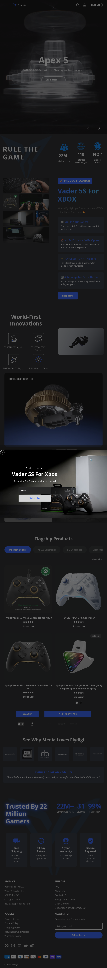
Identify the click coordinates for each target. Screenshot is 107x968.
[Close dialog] (2, 452)
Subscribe (34, 498)
